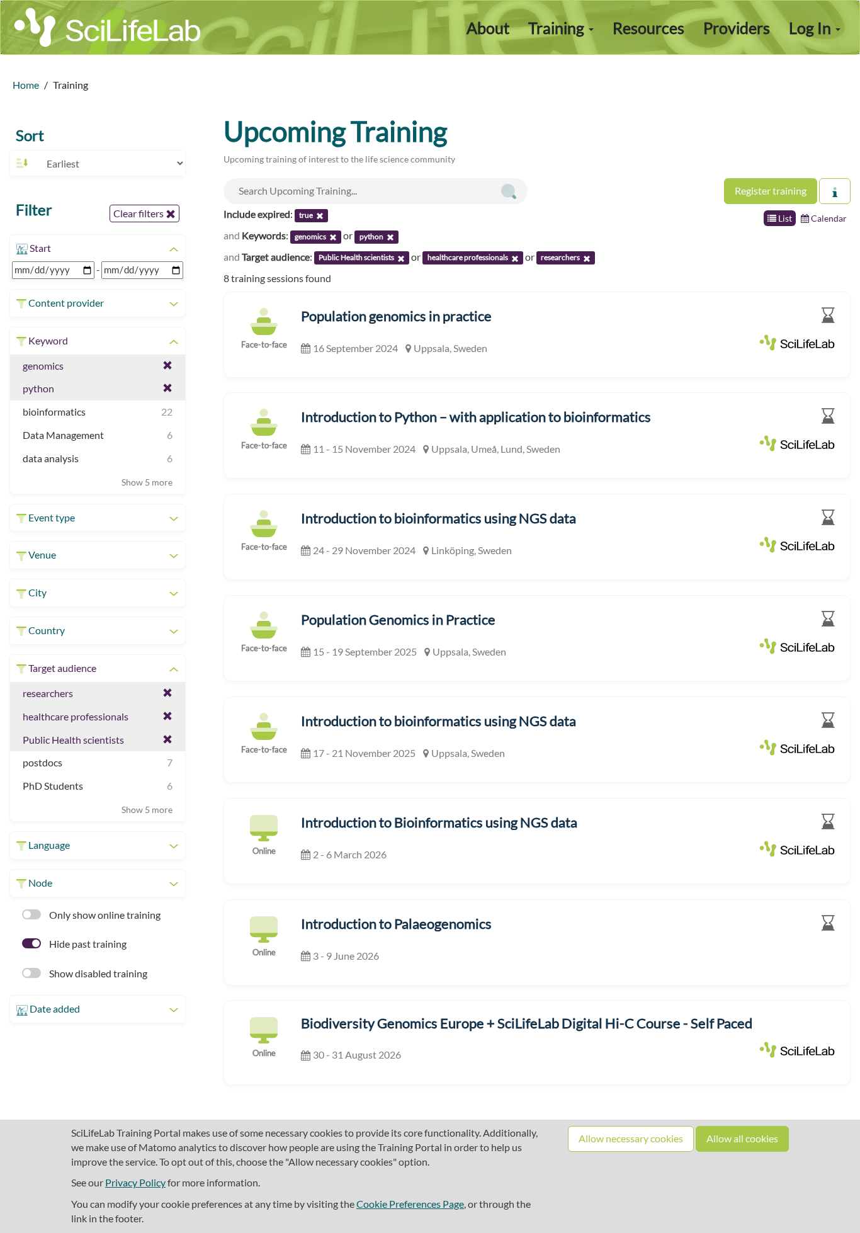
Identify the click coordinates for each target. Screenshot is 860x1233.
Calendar (828, 218)
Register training (770, 190)
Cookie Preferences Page (410, 1204)
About (488, 27)
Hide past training (87, 944)
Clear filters (139, 213)
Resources (648, 27)
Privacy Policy (135, 1182)
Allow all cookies (742, 1138)
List (784, 218)
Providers (736, 27)
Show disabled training (97, 973)
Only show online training (104, 915)
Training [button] (557, 27)
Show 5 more (147, 482)
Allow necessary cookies (631, 1138)
